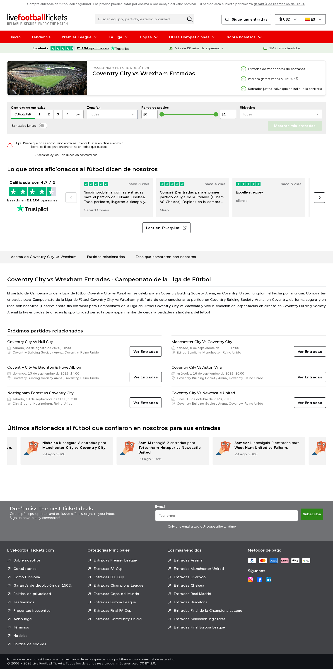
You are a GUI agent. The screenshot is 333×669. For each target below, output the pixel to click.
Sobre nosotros (241, 37)
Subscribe (312, 514)
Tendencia (41, 37)
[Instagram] (250, 579)
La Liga (115, 37)
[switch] (43, 125)
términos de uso (77, 659)
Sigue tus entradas (250, 19)
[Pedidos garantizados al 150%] (295, 78)
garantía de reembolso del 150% (279, 4)
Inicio (16, 37)
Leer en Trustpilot (163, 227)
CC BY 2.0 (147, 663)
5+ (78, 114)
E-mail (160, 506)
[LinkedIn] (268, 579)
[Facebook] (259, 579)
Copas (146, 37)
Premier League (77, 37)
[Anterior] (71, 198)
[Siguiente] (319, 198)
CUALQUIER (22, 114)
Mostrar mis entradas (295, 125)
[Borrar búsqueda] (190, 19)
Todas (94, 114)
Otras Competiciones (189, 37)
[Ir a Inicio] (37, 19)
